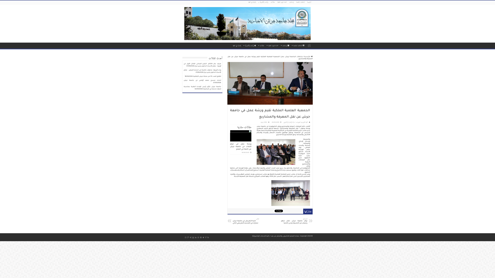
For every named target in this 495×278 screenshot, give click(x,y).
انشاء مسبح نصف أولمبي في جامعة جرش (202, 80)
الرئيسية (309, 2)
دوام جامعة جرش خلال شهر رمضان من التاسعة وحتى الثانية (294, 221)
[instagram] (186, 237)
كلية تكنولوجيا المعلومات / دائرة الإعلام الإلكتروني (296, 122)
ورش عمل (285, 57)
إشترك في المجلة (252, 2)
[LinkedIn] (196, 237)
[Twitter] (203, 237)
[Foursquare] (188, 237)
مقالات (273, 2)
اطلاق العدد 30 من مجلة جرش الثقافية (207, 76)
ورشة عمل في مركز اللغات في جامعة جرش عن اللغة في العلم (240, 146)
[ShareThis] (190, 237)
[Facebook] (206, 237)
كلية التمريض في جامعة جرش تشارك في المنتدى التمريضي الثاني (246, 221)
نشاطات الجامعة (300, 2)
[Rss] (208, 237)
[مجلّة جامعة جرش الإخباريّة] (247, 23)
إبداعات (291, 2)
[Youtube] (193, 237)
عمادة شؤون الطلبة (282, 2)
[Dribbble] (198, 237)
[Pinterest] (201, 237)
